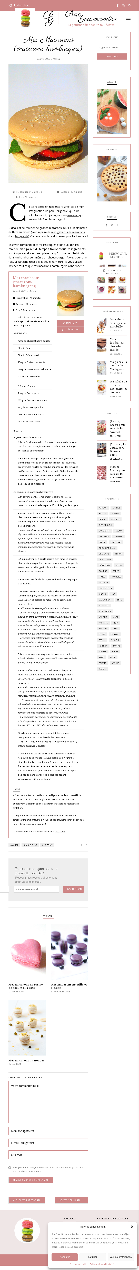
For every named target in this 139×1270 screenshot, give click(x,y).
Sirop (112, 657)
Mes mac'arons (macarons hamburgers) (26, 282)
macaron (72, 215)
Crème (116, 571)
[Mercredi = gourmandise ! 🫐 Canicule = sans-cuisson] (122, 290)
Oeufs (102, 634)
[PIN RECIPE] (70, 329)
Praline (102, 651)
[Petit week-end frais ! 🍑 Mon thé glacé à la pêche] (112, 290)
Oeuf (115, 628)
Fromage (103, 582)
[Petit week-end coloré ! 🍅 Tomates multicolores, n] (122, 279)
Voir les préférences (121, 1256)
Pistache (115, 640)
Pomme (116, 646)
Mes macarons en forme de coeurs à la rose (25, 986)
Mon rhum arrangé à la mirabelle (118, 323)
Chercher (112, 56)
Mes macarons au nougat (26, 1060)
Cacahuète (104, 531)
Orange (115, 634)
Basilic (102, 519)
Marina (56, 59)
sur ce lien (60, 831)
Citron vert (105, 559)
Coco (119, 565)
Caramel (118, 536)
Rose (101, 657)
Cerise (102, 542)
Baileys (102, 513)
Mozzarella (105, 611)
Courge (103, 571)
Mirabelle (104, 605)
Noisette (103, 623)
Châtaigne (104, 554)
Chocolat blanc (107, 548)
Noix (115, 623)
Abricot (103, 508)
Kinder (102, 594)
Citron (118, 554)
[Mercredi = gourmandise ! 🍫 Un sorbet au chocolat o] (112, 279)
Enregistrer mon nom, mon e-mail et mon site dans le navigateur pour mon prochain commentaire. (48, 1169)
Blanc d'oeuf (30, 845)
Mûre (115, 617)
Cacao (118, 531)
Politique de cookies (79, 1264)
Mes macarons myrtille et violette (69, 986)
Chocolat (47, 845)
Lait (113, 594)
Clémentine (104, 565)
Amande (14, 845)
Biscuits (115, 519)
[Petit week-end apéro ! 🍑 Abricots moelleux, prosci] (101, 279)
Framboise (116, 577)
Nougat (103, 628)
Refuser (92, 1256)
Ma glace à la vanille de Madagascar (118, 365)
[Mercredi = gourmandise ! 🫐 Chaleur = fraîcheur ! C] (101, 290)
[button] (132, 1226)
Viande (102, 669)
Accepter (65, 1256)
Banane (115, 513)
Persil (102, 640)
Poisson (103, 646)
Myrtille (103, 617)
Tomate (102, 663)
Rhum (115, 651)
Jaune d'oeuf (105, 588)
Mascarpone (105, 600)
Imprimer (71, 323)
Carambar (104, 536)
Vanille (115, 663)
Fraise (102, 577)
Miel (119, 600)
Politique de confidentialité (102, 1264)
